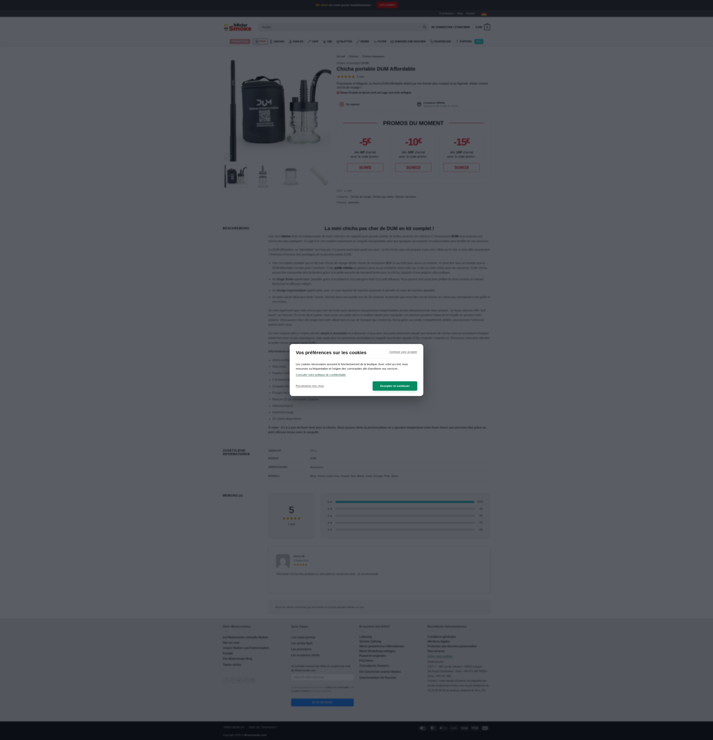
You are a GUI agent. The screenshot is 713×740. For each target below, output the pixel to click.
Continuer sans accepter (403, 351)
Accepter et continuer (395, 385)
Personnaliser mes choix (310, 385)
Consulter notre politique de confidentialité (321, 374)
